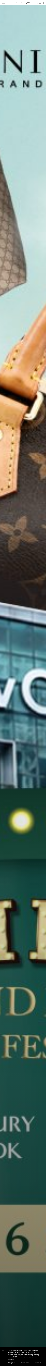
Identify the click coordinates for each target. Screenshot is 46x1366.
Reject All (38, 1363)
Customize (25, 1363)
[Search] (36, 2)
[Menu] (3, 2)
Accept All (11, 1363)
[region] (23, 1356)
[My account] (40, 2)
